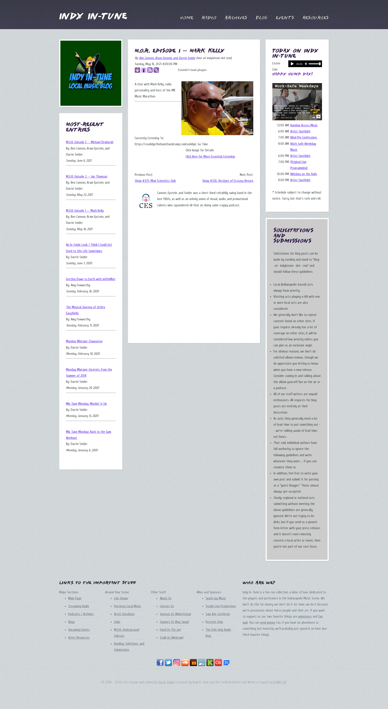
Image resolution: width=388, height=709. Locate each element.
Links (117, 622)
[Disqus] (194, 274)
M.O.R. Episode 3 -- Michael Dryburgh (89, 142)
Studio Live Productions (221, 606)
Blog (261, 18)
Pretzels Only (214, 622)
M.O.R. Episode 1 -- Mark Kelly (85, 211)
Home (186, 18)
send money (267, 623)
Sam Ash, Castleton (218, 614)
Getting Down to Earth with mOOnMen (90, 279)
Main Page (75, 598)
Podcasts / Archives (81, 614)
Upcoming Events (79, 630)
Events (285, 18)
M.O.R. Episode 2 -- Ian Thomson (86, 176)
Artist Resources (79, 638)
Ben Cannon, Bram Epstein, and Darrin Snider (167, 58)
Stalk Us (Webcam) (171, 638)
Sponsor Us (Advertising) (175, 614)
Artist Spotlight (300, 131)
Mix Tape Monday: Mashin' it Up (86, 404)
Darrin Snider (166, 682)
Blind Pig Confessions (303, 137)
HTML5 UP (280, 682)
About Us (166, 598)
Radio (209, 18)
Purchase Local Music (127, 606)
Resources (315, 18)
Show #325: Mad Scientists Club (155, 181)
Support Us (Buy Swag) (174, 622)
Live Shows (121, 598)
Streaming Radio (78, 606)
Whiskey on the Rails (303, 174)
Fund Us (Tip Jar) (170, 630)
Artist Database (124, 614)
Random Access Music (304, 125)
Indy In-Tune (93, 17)
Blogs (71, 622)
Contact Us (167, 606)
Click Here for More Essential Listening (210, 157)
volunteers (305, 617)
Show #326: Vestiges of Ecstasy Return (227, 181)
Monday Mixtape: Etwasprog (84, 341)
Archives (236, 18)
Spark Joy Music (216, 598)
